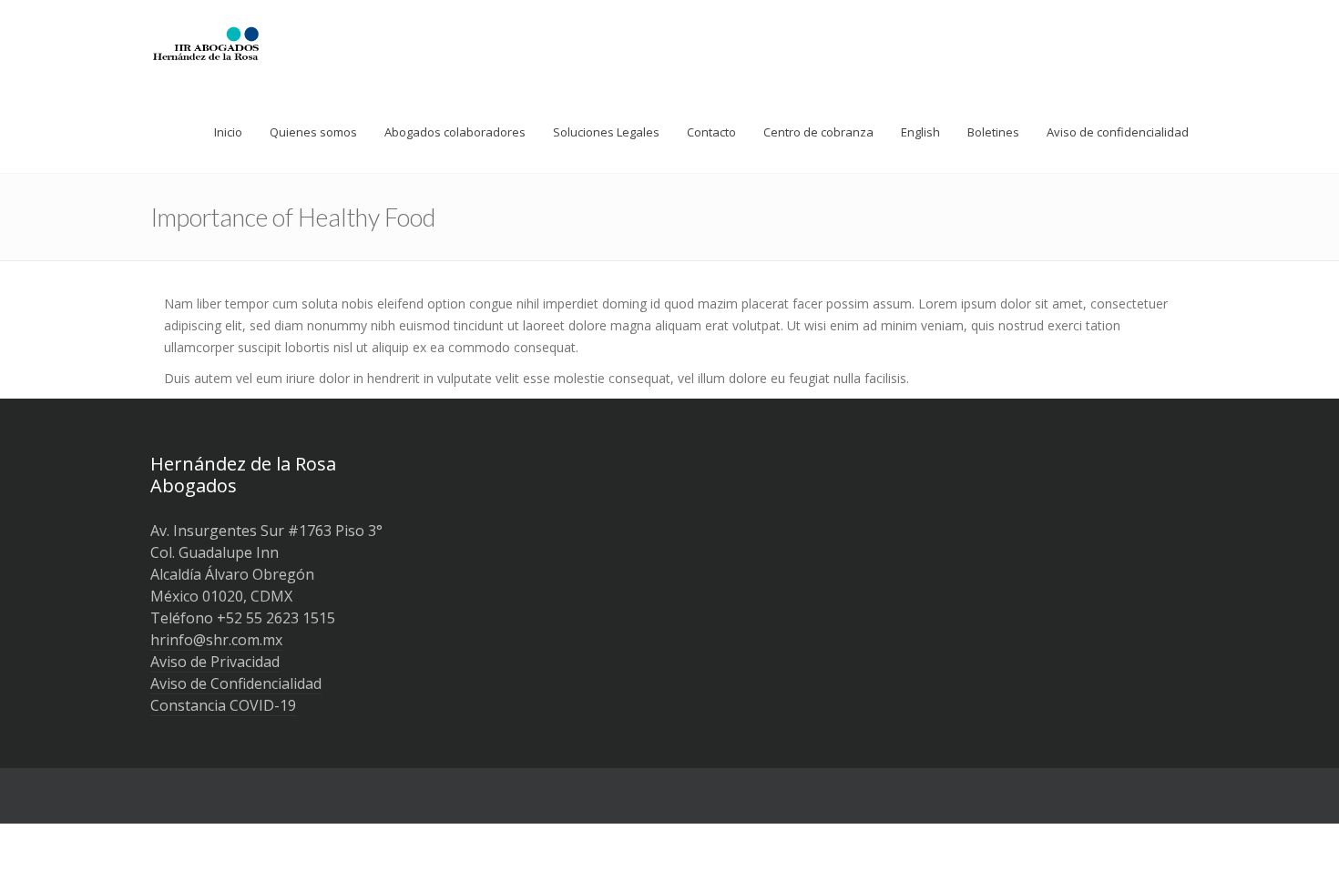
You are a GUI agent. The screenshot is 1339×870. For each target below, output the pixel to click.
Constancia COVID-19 (223, 705)
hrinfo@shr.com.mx (216, 640)
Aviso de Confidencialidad (236, 683)
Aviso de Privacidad (215, 662)
